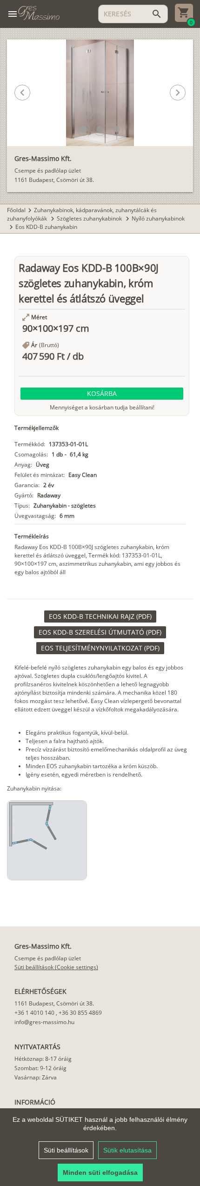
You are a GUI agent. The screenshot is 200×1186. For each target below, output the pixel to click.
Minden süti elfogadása (100, 1172)
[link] (100, 616)
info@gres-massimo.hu (44, 1022)
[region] (100, 1147)
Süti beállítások (66, 1150)
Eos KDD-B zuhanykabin (46, 227)
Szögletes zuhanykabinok (90, 218)
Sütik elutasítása (127, 1150)
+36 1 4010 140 (34, 1013)
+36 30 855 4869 (80, 1013)
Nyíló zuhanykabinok (158, 218)
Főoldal (16, 210)
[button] (83, 129)
